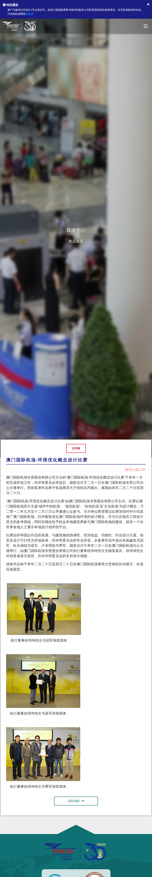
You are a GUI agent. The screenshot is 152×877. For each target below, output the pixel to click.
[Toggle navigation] (145, 26)
